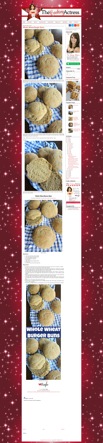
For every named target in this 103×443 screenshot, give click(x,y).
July (69, 149)
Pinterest (75, 25)
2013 (68, 174)
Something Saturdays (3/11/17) (73, 163)
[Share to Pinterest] (47, 389)
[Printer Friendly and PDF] (24, 433)
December (70, 143)
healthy (38, 391)
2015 (68, 172)
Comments (69, 74)
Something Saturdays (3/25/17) (73, 158)
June (69, 150)
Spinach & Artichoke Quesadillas (73, 167)
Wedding (65, 22)
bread (32, 391)
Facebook (70, 25)
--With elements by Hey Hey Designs (74, 208)
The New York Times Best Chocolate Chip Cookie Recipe (76, 129)
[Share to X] (45, 389)
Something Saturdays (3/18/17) (73, 160)
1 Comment (40, 389)
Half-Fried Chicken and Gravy (73, 159)
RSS (78, 25)
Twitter (72, 25)
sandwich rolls (42, 391)
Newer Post (24, 429)
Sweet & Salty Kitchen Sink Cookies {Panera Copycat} (76, 118)
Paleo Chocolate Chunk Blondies (72, 79)
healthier (35, 391)
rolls (39, 391)
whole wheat (47, 391)
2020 (68, 138)
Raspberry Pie (70, 155)
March (69, 153)
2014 (68, 173)
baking (31, 391)
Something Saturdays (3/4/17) (73, 166)
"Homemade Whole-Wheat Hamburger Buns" (48, 198)
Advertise (50, 22)
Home (23, 22)
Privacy (76, 22)
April (69, 152)
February (69, 168)
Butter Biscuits (75, 105)
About (35, 22)
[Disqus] (42, 411)
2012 (68, 175)
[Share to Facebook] (46, 389)
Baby (70, 22)
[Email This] (43, 389)
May (69, 151)
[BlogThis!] (44, 389)
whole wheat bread (51, 391)
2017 (68, 142)
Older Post (62, 429)
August (69, 148)
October (69, 145)
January (69, 169)
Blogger (77, 209)
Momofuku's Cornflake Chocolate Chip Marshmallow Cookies (76, 124)
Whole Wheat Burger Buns (72, 161)
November (70, 144)
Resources (42, 22)
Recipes (29, 22)
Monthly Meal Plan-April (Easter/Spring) (72, 157)
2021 (68, 137)
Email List (57, 22)
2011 (68, 176)
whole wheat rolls (57, 391)
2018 (68, 141)
